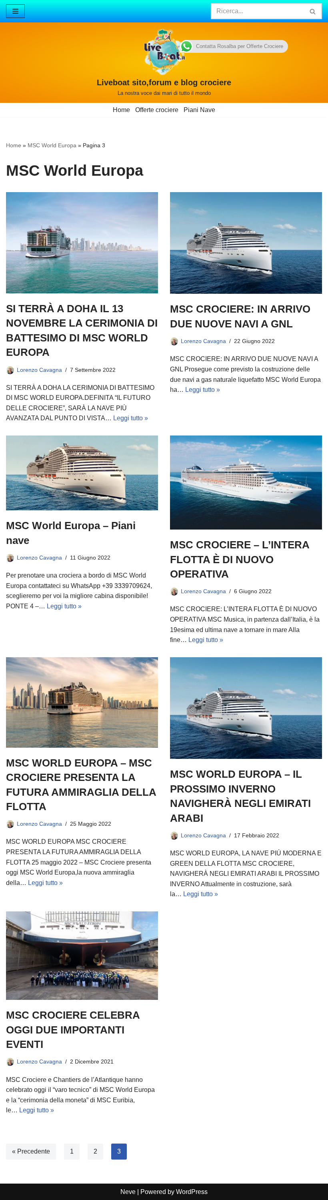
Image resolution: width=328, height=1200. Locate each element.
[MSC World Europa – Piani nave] (82, 472)
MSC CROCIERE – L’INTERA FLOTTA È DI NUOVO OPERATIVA (239, 559)
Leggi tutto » (130, 418)
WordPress (192, 1191)
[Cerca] (313, 11)
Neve (128, 1191)
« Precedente (31, 1151)
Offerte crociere (156, 109)
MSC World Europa (52, 145)
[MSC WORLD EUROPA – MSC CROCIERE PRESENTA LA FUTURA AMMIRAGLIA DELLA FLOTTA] (82, 702)
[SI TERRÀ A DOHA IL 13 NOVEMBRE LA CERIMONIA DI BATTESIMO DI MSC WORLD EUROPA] (82, 242)
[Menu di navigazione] (15, 11)
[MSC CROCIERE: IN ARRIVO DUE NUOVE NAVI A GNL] (246, 243)
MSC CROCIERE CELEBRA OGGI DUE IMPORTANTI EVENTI (73, 1029)
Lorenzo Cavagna (39, 370)
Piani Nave (199, 109)
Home (121, 109)
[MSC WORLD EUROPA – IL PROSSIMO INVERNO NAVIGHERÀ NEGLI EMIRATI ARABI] (246, 708)
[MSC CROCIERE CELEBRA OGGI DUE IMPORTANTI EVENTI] (82, 955)
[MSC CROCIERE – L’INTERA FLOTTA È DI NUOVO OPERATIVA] (246, 482)
